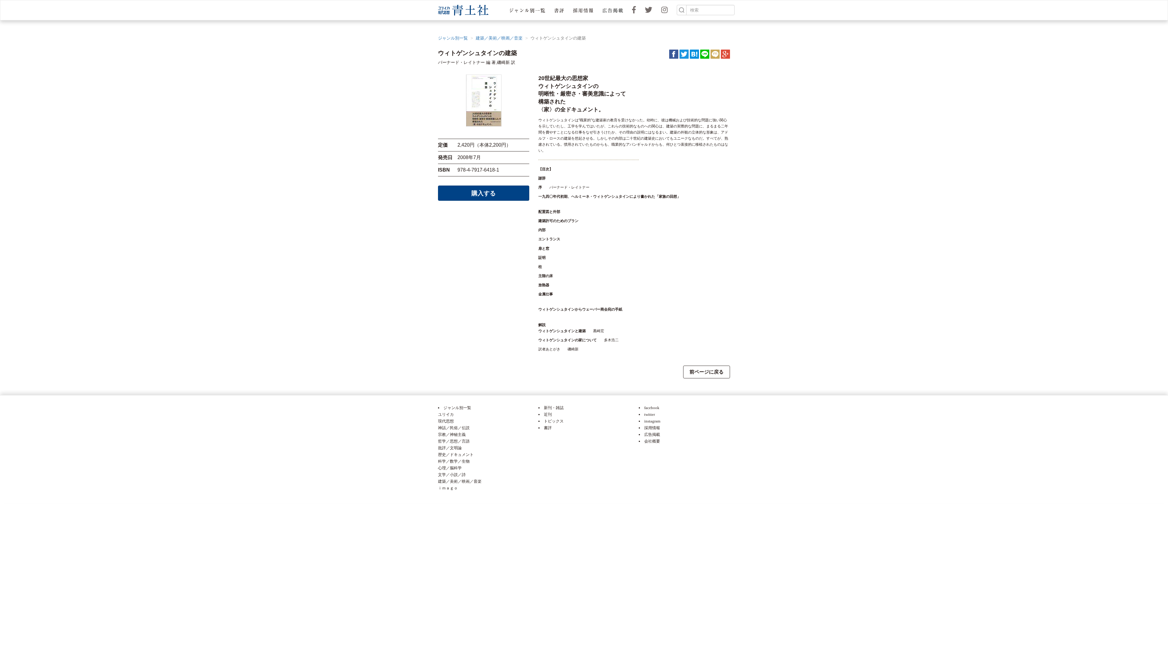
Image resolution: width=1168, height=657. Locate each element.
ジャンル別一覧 (453, 38)
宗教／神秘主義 (452, 434)
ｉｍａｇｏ (448, 488)
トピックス (554, 421)
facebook (651, 407)
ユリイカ (446, 414)
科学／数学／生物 (454, 461)
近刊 (548, 414)
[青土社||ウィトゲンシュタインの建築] (694, 53)
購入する (483, 193)
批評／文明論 (450, 448)
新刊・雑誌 (554, 407)
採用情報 (652, 428)
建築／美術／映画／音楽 (499, 38)
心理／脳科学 (450, 468)
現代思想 (446, 421)
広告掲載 (652, 434)
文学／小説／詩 (452, 474)
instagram (652, 421)
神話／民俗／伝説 (454, 428)
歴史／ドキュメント (456, 454)
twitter (649, 414)
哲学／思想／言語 (454, 441)
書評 (548, 428)
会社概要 (652, 441)
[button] (527, 10)
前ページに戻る (707, 371)
